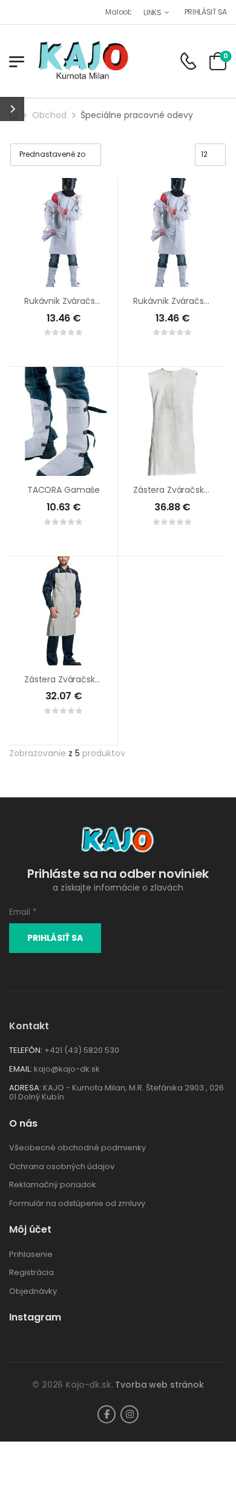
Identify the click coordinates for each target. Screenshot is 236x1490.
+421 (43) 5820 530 (81, 1050)
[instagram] (129, 1414)
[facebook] (106, 1414)
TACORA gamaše (63, 490)
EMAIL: (20, 1069)
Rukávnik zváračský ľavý (75, 301)
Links (152, 12)
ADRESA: (25, 1087)
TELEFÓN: (25, 1050)
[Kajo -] (82, 61)
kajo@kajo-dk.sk (67, 1069)
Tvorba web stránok (159, 1385)
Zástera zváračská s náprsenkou (91, 679)
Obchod (49, 115)
